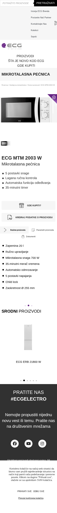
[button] (25, 305)
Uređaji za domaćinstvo (18, 85)
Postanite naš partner (41, 17)
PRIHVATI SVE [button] (24, 491)
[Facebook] (15, 444)
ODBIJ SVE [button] (38, 491)
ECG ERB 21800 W (28, 361)
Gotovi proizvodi (34, 85)
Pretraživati (45, 3)
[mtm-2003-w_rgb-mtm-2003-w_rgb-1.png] (28, 109)
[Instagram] (42, 444)
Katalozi (34, 30)
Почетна (5, 85)
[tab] (14, 230)
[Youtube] (28, 444)
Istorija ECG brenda (40, 11)
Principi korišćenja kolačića (30, 498)
